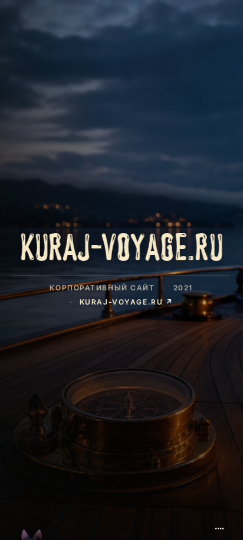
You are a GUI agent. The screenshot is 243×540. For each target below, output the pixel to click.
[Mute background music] (219, 524)
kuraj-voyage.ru (126, 301)
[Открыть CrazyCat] (32, 511)
